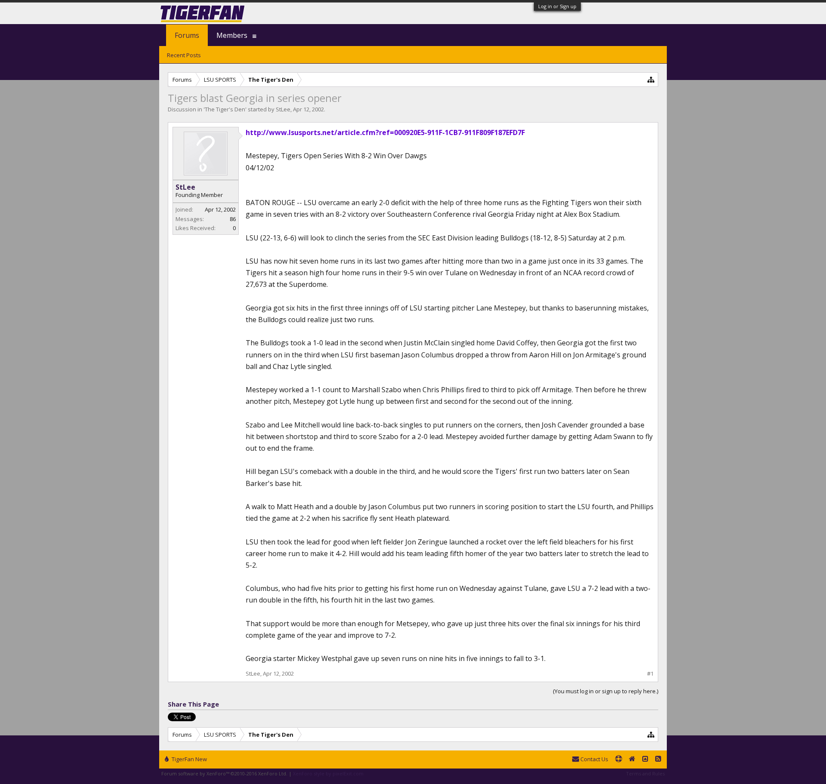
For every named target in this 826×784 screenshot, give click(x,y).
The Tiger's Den (225, 109)
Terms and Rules (645, 773)
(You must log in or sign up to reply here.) (605, 691)
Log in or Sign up (557, 6)
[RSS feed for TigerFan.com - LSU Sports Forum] (658, 759)
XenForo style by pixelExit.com (328, 773)
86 (233, 219)
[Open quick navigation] (651, 79)
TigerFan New (188, 759)
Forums (187, 35)
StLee (283, 109)
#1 (650, 673)
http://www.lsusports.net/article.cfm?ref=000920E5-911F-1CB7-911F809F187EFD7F (385, 132)
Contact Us (593, 759)
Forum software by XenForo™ (224, 773)
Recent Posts (184, 55)
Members (231, 35)
